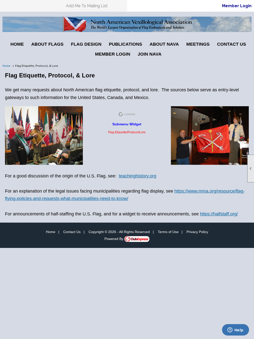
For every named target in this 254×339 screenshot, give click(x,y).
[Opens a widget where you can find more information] (235, 330)
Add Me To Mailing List (87, 5)
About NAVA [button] (164, 44)
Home (17, 44)
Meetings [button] (198, 44)
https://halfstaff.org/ (219, 213)
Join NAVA (149, 54)
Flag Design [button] (86, 44)
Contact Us (231, 44)
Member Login (237, 5)
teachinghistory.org (137, 175)
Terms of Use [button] (168, 232)
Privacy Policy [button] (197, 232)
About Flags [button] (47, 44)
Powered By (114, 239)
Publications (125, 44)
